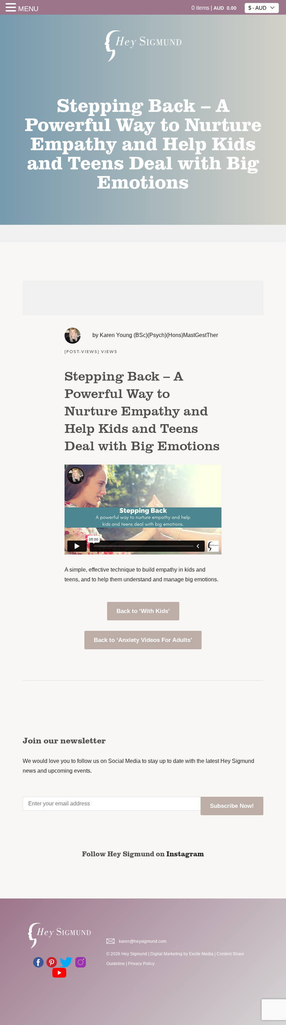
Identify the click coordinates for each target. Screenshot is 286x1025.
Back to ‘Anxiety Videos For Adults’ (143, 640)
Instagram (185, 853)
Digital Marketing (166, 953)
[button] (12, 8)
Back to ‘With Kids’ (143, 611)
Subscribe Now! (232, 806)
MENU (28, 9)
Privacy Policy (141, 963)
